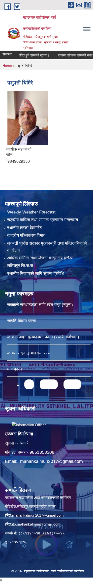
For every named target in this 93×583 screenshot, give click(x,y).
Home (7, 66)
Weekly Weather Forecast (31, 212)
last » (72, 384)
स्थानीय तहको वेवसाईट (24, 227)
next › (48, 384)
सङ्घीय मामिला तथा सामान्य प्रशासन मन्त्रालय (42, 219)
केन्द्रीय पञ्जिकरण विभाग (26, 235)
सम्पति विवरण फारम (21, 320)
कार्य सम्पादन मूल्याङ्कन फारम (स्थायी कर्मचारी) (43, 337)
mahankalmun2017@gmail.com (51, 461)
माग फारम (14, 369)
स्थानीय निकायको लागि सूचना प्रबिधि (35, 273)
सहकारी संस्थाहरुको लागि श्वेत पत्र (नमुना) (40, 304)
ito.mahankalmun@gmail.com (36, 524)
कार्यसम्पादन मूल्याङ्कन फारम (29, 353)
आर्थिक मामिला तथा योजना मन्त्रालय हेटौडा (40, 258)
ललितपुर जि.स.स (20, 265)
